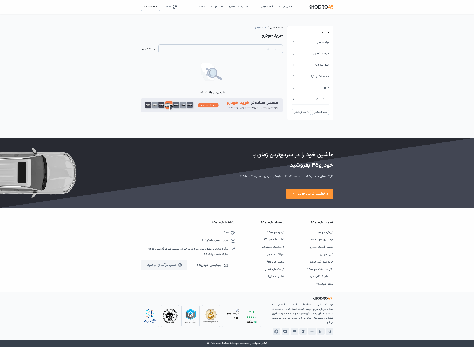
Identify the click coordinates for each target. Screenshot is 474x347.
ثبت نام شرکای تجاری (321, 276)
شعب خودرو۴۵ (275, 262)
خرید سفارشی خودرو (321, 262)
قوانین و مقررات (275, 276)
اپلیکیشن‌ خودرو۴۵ (209, 265)
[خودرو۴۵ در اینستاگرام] (312, 331)
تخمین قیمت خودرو (321, 247)
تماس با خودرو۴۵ (274, 239)
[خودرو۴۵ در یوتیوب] (294, 331)
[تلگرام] (329, 331)
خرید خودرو (326, 254)
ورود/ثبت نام (150, 7)
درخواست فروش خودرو (312, 193)
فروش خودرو (325, 232)
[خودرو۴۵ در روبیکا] (276, 331)
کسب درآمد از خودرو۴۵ (160, 265)
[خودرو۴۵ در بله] (285, 331)
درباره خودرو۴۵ (275, 232)
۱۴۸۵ (168, 7)
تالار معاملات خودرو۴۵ (320, 269)
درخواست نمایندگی (273, 247)
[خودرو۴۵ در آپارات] (303, 331)
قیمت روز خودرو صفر (321, 239)
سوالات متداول (275, 254)
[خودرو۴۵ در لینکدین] (321, 331)
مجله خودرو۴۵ (324, 284)
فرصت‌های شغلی (274, 269)
